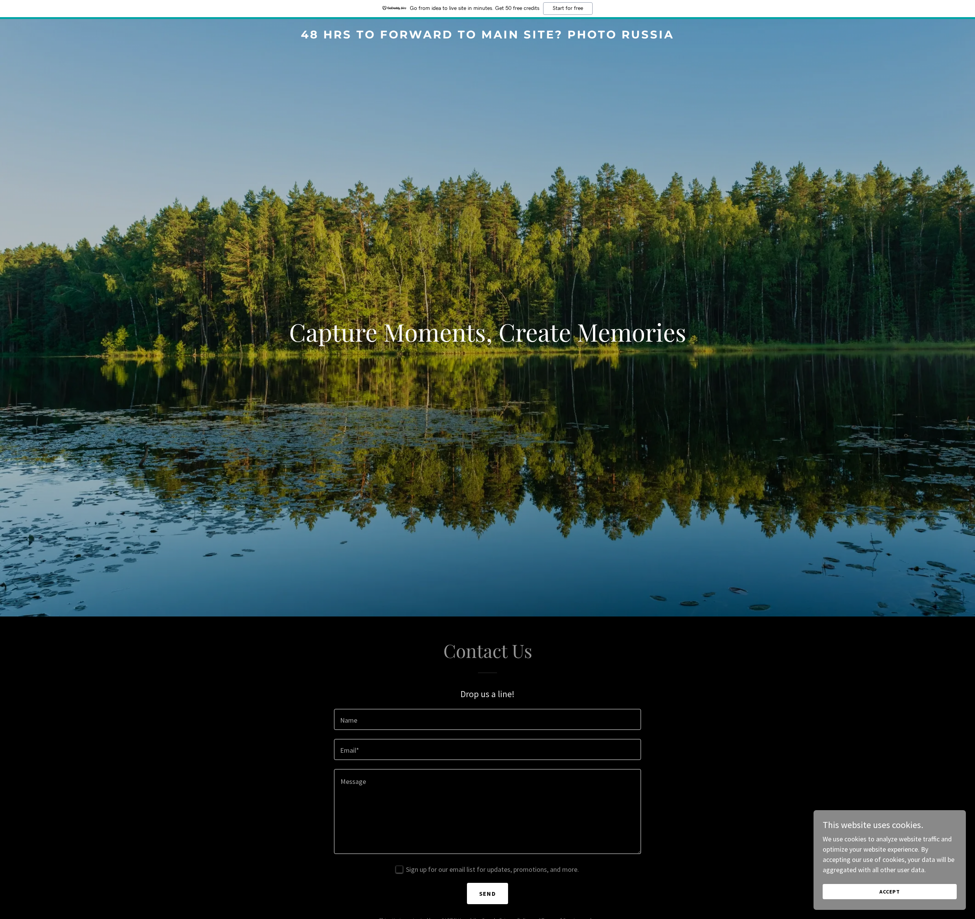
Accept (889, 891)
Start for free (568, 8)
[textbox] (487, 719)
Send (487, 893)
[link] (487, 36)
